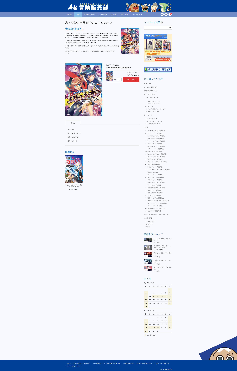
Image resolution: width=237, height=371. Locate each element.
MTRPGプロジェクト (152, 111)
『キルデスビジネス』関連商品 (155, 136)
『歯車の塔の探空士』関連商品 (155, 188)
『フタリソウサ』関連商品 (154, 180)
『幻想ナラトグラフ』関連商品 (155, 141)
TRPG (78, 14)
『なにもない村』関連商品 (154, 159)
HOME (69, 14)
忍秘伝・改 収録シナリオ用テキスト (163, 254)
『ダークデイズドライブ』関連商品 (157, 203)
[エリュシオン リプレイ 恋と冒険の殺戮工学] (74, 169)
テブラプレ (149, 106)
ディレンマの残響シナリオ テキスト (163, 239)
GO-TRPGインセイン (154, 101)
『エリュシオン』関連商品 (154, 206)
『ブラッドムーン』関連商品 (155, 175)
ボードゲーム (148, 115)
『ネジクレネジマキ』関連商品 (155, 156)
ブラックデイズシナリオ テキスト (163, 268)
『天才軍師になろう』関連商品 (155, 146)
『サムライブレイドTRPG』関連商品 (157, 200)
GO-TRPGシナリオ (152, 97)
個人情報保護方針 (128, 363)
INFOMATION (137, 14)
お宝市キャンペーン (152, 118)
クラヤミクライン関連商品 (154, 151)
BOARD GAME (89, 14)
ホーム (69, 363)
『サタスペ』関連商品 (153, 164)
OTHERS (114, 14)
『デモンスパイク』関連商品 (155, 138)
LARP (148, 227)
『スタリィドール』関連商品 (155, 177)
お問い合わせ (97, 363)
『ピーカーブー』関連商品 (154, 133)
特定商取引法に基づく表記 (112, 363)
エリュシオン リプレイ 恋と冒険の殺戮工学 (74, 185)
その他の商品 (148, 218)
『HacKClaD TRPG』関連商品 (155, 131)
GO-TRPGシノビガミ (154, 104)
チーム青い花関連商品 (150, 87)
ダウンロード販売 (149, 94)
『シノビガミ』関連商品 (153, 190)
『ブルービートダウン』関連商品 (156, 162)
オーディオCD (150, 221)
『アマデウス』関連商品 (153, 185)
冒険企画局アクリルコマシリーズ (156, 208)
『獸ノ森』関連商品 (152, 172)
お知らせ (86, 363)
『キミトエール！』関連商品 (155, 149)
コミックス (149, 224)
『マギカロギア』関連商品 (154, 193)
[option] (83, 89)
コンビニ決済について (73, 366)
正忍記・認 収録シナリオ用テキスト (163, 261)
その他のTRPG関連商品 (153, 211)
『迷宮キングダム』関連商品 (155, 198)
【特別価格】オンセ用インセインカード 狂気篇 (162, 247)
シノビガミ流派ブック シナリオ (156, 109)
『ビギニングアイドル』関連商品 (156, 154)
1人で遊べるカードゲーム (154, 121)
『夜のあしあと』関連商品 (154, 143)
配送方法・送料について (144, 363)
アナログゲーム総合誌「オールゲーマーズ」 (157, 214)
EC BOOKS (103, 14)
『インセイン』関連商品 (153, 195)
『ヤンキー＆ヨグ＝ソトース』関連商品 (158, 169)
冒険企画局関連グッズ (150, 90)
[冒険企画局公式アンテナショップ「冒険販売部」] (88, 9)
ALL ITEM (124, 14)
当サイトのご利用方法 (162, 363)
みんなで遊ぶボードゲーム (154, 124)
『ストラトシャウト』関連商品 (155, 182)
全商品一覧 (77, 363)
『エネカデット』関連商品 (154, 167)
